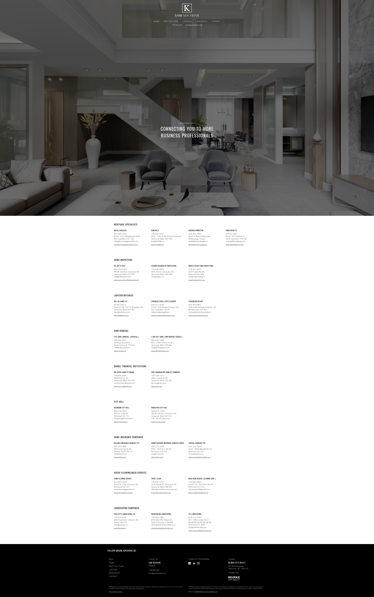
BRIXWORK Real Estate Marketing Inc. (206, 592)
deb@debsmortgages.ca (198, 241)
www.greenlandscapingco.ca (162, 528)
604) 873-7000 (158, 411)
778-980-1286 (157, 517)
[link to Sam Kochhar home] (187, 10)
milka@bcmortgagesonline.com (126, 241)
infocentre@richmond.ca (123, 418)
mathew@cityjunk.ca (122, 347)
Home (156, 21)
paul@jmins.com (157, 454)
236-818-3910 (120, 340)
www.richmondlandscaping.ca (199, 530)
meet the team (170, 21)
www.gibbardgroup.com (235, 244)
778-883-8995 (194, 482)
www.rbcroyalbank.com (123, 386)
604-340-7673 (120, 234)
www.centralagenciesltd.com (199, 457)
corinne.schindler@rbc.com (124, 383)
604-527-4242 (157, 305)
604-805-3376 (120, 482)
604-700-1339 (194, 517)
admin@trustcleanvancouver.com (164, 489)
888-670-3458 (157, 340)
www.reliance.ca (120, 457)
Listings (113, 569)
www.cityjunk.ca (120, 351)
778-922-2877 (194, 269)
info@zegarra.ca (157, 277)
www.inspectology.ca (196, 280)
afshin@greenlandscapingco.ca (163, 525)
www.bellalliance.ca (121, 315)
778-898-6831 (157, 269)
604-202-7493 (194, 234)
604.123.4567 (231, 234)
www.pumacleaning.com (123, 492)
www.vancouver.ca (158, 422)
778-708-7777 (157, 376)
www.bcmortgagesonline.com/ (126, 244)
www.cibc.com (156, 386)
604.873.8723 (120, 305)
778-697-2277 (157, 482)
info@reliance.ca (120, 454)
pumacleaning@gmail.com (124, 489)
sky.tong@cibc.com (158, 383)
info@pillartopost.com (122, 277)
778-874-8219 (120, 517)
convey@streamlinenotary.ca (199, 312)
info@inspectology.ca (196, 277)
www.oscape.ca (120, 528)
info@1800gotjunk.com (160, 347)
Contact (216, 21)
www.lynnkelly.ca (157, 244)
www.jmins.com (157, 457)
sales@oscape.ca (120, 525)
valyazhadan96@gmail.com (199, 489)
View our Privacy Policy (115, 592)
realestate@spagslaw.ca (160, 312)
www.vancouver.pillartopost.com (126, 280)
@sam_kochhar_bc (126, 550)
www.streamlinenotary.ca (198, 315)
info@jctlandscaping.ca (197, 527)
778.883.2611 (177, 25)
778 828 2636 (120, 376)
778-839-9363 (157, 234)
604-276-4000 (120, 411)
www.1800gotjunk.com (160, 351)
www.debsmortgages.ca (197, 244)
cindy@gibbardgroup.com (236, 241)
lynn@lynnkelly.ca (157, 241)
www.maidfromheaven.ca (198, 492)
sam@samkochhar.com (193, 25)
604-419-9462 (194, 305)
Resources (202, 21)
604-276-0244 (194, 446)
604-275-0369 (157, 446)
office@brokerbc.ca (196, 454)
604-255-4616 (120, 446)
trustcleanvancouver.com (161, 492)
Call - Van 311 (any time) (160, 418)
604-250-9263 (120, 269)
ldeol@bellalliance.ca (122, 312)
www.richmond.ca (120, 422)
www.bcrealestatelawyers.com (163, 315)
